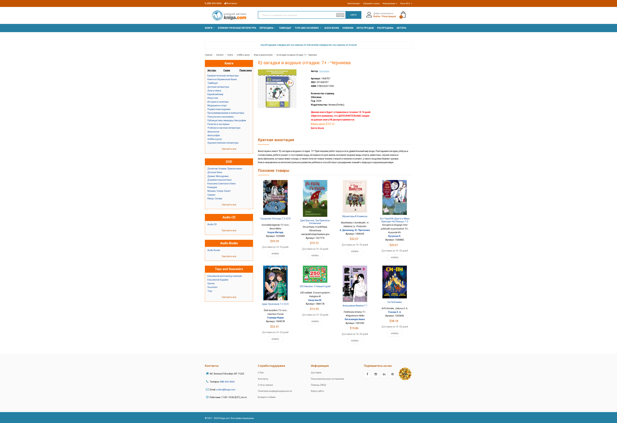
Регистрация (389, 16)
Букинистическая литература (223, 75)
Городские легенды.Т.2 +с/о (275, 218)
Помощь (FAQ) (318, 385)
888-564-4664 (214, 3)
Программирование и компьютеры (225, 113)
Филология (213, 131)
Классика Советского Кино (221, 183)
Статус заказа (265, 385)
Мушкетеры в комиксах (354, 216)
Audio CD (212, 224)
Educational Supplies (217, 279)
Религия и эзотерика (218, 124)
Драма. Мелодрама (217, 176)
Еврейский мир (215, 94)
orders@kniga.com (225, 389)
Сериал (211, 195)
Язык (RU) (405, 3)
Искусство (212, 98)
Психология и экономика (220, 116)
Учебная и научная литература (223, 128)
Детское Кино (214, 172)
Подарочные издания (218, 109)
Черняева (324, 71)
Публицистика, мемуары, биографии (226, 120)
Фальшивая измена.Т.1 (355, 305)
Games (211, 283)
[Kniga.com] (229, 15)
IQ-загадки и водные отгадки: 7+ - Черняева (296, 55)
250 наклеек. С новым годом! (315, 286)
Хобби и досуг (243, 55)
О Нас (261, 372)
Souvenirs (212, 287)
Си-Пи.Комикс (394, 302)
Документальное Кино (219, 180)
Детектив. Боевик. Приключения (224, 168)
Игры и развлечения (263, 55)
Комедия (212, 187)
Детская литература (218, 87)
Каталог (220, 55)
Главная (208, 55)
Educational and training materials (224, 276)
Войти (376, 16)
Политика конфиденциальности (275, 391)
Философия (213, 135)
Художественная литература (222, 142)
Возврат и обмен (267, 397)
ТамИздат (212, 83)
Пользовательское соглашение (327, 379)
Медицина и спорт (217, 105)
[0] (406, 13)
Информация (389, 3)
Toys (209, 291)
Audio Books (213, 250)
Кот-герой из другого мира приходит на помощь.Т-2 (394, 220)
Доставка (316, 372)
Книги (230, 55)
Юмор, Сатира (214, 198)
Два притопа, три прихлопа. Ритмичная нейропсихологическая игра (315, 223)
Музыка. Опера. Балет (219, 191)
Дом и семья (214, 90)
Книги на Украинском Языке (222, 79)
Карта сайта (317, 391)
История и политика (217, 102)
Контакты (231, 3)
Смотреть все (229, 149)
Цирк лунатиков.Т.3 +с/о (275, 304)
